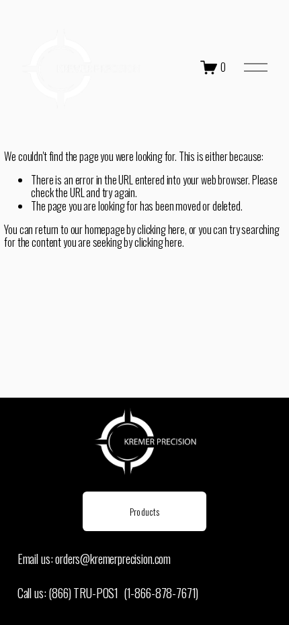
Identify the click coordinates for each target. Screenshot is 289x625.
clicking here (161, 229)
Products (144, 511)
